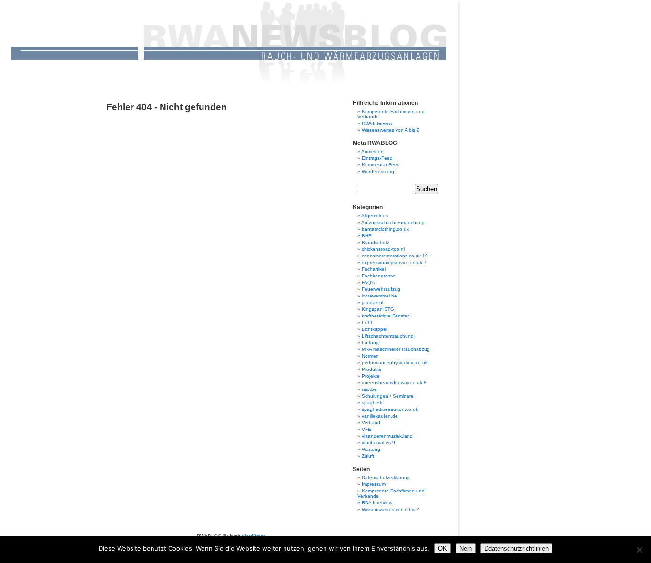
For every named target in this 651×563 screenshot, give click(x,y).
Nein (465, 548)
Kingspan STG (378, 309)
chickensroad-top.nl (383, 249)
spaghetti (372, 402)
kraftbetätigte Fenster (385, 315)
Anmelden (372, 151)
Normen (370, 355)
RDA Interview (377, 123)
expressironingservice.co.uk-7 (394, 262)
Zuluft (368, 456)
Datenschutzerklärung (386, 477)
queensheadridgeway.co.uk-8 (394, 382)
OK (442, 548)
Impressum (374, 484)
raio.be (369, 389)
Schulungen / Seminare (388, 396)
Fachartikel (374, 269)
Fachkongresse (379, 275)
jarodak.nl (372, 302)
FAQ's (368, 282)
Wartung (371, 449)
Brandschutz (375, 242)
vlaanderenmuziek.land (387, 436)
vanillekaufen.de (380, 416)
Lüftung (370, 342)
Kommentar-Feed (381, 164)
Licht (367, 322)
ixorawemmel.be (379, 295)
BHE (367, 235)
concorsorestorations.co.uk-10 (395, 255)
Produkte (372, 369)
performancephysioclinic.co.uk (394, 362)
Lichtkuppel (374, 329)
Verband (371, 422)
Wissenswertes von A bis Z (390, 130)
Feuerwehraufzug (381, 289)
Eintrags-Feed (377, 158)
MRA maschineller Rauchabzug (396, 349)
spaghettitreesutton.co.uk (390, 409)
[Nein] (639, 549)
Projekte (371, 376)
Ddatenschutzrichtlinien (516, 548)
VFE (366, 429)
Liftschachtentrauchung (388, 335)
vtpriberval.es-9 (378, 442)
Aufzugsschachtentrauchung (393, 222)
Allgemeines (374, 215)
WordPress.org (378, 171)
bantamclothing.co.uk (385, 229)
